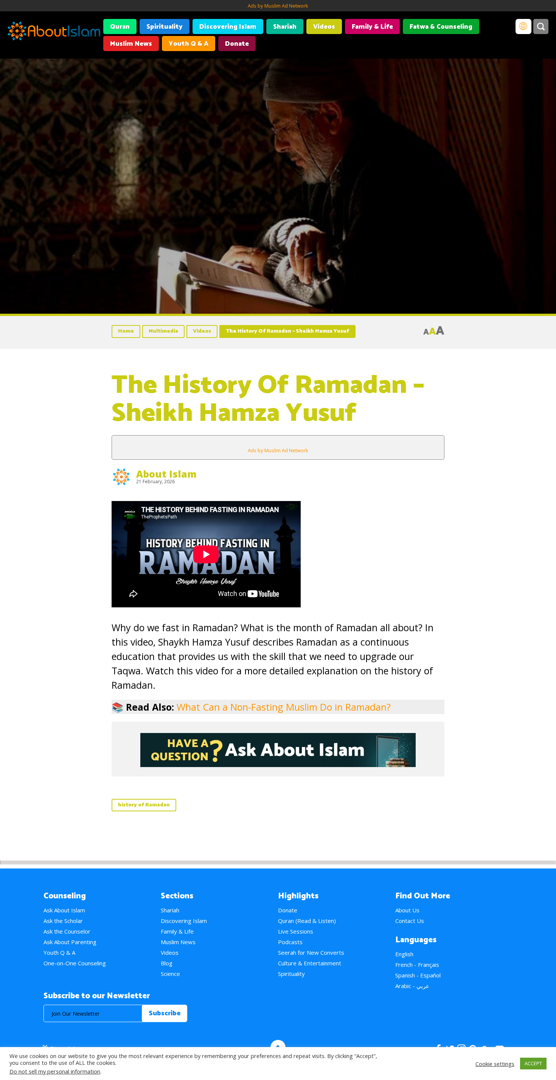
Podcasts (290, 942)
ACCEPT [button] (533, 1063)
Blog (166, 963)
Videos (324, 27)
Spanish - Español (418, 975)
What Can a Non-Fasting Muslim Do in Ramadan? (284, 706)
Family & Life (372, 27)
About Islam (166, 473)
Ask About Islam (64, 910)
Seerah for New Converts (311, 952)
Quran (120, 27)
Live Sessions (295, 931)
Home (126, 331)
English (404, 954)
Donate (237, 44)
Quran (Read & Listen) (307, 920)
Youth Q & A (188, 44)
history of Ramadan (144, 805)
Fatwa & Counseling (441, 27)
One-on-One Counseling (74, 963)
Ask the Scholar (63, 920)
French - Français (417, 964)
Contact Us (409, 920)
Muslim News (131, 44)
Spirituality (164, 27)
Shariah (285, 27)
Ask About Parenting (69, 942)
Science (170, 973)
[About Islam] (54, 32)
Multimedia (163, 331)
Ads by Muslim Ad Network (278, 5)
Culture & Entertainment (309, 963)
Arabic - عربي (412, 986)
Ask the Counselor (66, 931)
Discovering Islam (227, 27)
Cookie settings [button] (494, 1063)
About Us (407, 910)
